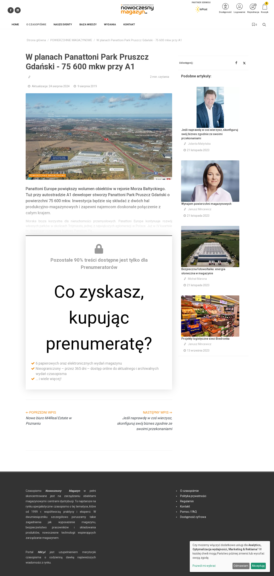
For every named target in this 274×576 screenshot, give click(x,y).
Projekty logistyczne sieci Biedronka (205, 338)
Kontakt (185, 506)
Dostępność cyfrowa (193, 517)
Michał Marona (197, 278)
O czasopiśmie (189, 490)
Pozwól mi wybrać (204, 565)
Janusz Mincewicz (199, 209)
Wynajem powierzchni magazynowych (206, 203)
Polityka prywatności (193, 496)
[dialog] (230, 556)
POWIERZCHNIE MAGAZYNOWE (71, 40)
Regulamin (187, 501)
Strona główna (36, 40)
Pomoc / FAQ (188, 511)
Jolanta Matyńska (199, 143)
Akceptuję (258, 565)
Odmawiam (240, 565)
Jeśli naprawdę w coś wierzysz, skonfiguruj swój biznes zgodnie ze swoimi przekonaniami (209, 134)
